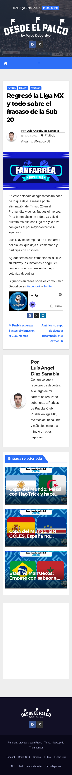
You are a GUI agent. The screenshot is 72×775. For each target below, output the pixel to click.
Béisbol (37, 757)
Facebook (34, 286)
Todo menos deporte (30, 766)
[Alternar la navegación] (39, 63)
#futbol (49, 135)
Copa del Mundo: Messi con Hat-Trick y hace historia (35, 494)
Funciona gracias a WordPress (25, 742)
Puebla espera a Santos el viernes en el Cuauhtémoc (22, 330)
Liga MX (23, 88)
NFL (13, 766)
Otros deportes (53, 766)
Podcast (35, 88)
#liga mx (27, 141)
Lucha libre (60, 757)
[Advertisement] (36, 641)
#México (40, 141)
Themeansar (36, 747)
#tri (49, 141)
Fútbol (12, 88)
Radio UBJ (24, 757)
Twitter (48, 286)
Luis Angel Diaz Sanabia (43, 130)
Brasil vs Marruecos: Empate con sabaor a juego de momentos (33, 578)
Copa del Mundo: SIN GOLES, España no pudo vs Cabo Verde (32, 536)
